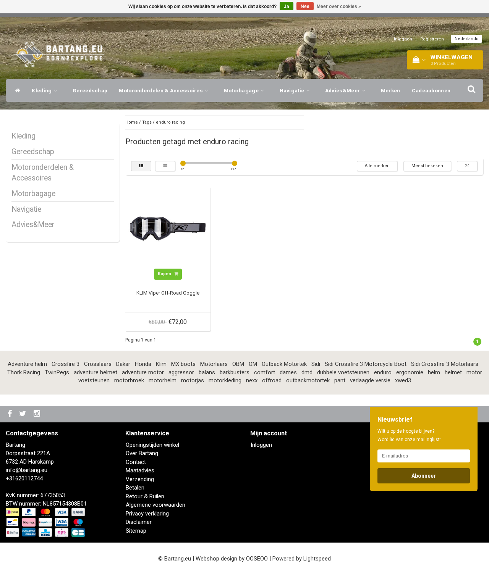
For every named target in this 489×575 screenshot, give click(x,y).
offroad (272, 380)
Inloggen (403, 39)
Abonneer (423, 476)
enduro (383, 372)
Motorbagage (242, 90)
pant (339, 380)
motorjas (192, 380)
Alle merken (377, 165)
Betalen (135, 487)
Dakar (123, 364)
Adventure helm (27, 364)
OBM (238, 364)
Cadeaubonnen (431, 90)
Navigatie (293, 90)
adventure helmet (95, 372)
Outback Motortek (284, 364)
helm (434, 372)
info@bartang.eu (26, 470)
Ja (286, 6)
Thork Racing (23, 372)
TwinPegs (57, 372)
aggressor (181, 372)
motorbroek (129, 380)
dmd (307, 372)
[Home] (16, 90)
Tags (147, 122)
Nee (305, 6)
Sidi (315, 364)
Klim (161, 364)
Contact (136, 462)
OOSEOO (257, 558)
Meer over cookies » (339, 6)
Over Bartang (142, 453)
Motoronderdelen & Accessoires (161, 90)
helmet (453, 372)
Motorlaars (214, 364)
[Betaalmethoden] (46, 522)
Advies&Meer (343, 90)
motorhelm (162, 380)
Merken (390, 90)
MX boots (183, 364)
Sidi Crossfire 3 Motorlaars (444, 364)
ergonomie (409, 372)
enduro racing (170, 122)
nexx (251, 380)
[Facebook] (11, 414)
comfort (264, 372)
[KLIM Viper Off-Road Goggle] (167, 228)
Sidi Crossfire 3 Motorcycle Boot (365, 364)
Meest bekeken (427, 165)
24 (467, 165)
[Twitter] (23, 414)
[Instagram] (38, 414)
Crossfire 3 (65, 364)
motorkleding (225, 380)
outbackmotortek (308, 380)
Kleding (42, 90)
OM (253, 364)
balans (207, 372)
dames (288, 372)
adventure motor (143, 372)
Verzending (140, 479)
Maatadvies (140, 470)
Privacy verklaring (147, 513)
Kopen (165, 273)
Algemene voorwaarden (155, 504)
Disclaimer (139, 522)
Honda (143, 364)
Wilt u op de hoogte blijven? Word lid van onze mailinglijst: (409, 435)
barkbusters (234, 372)
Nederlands (466, 38)
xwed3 (403, 380)
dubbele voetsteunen (343, 372)
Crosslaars (98, 364)
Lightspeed (317, 558)
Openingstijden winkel (152, 444)
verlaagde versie (370, 380)
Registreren (432, 39)
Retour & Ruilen (145, 496)
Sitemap (136, 530)
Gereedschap (90, 90)
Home (131, 122)
